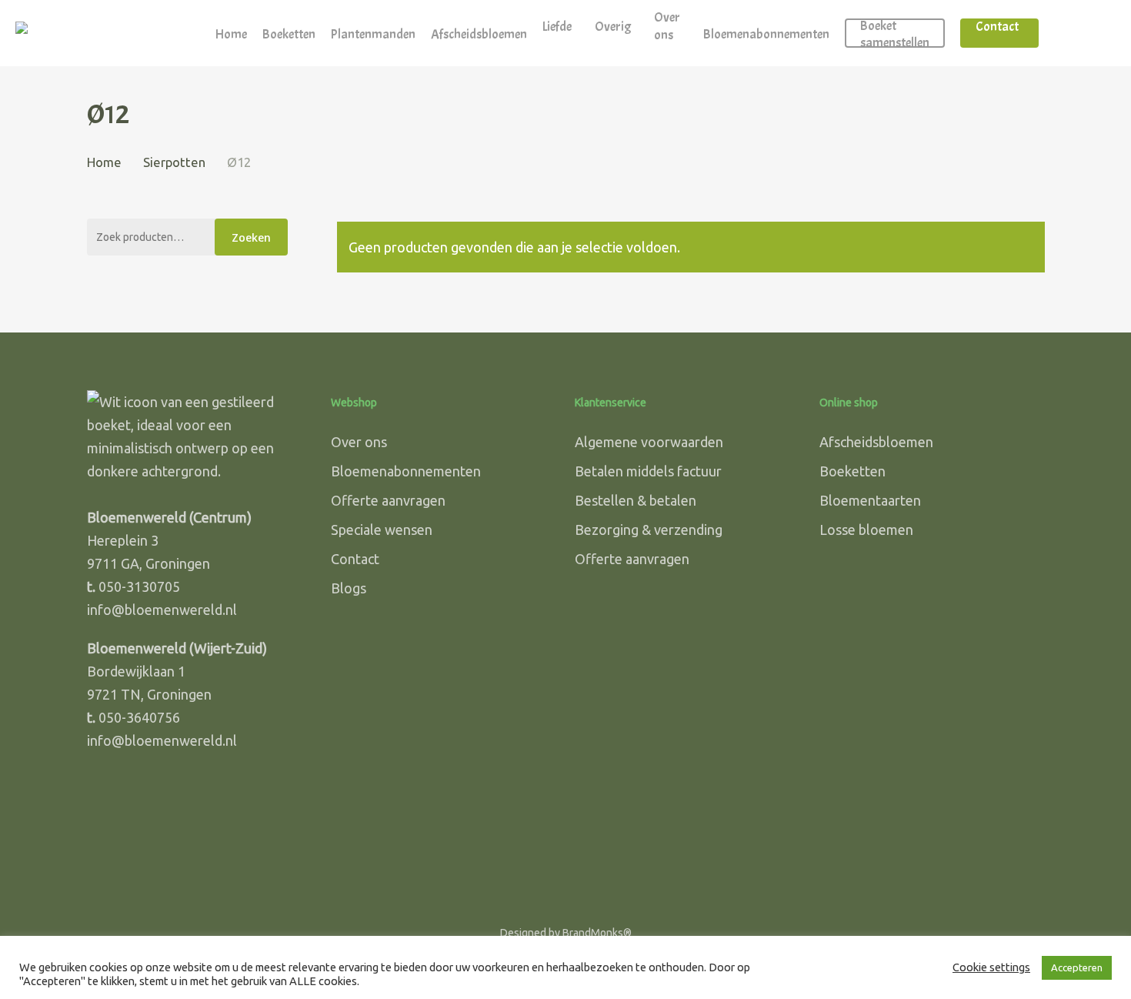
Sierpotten (174, 162)
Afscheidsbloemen (876, 441)
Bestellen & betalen (635, 500)
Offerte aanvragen (388, 500)
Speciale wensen (381, 529)
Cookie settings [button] (991, 967)
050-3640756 (139, 717)
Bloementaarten (870, 500)
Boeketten (852, 471)
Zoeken (251, 237)
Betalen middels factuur (648, 471)
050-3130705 (139, 586)
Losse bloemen (866, 529)
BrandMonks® (597, 933)
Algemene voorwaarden (649, 441)
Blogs (348, 588)
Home (104, 162)
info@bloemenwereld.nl (162, 609)
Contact (355, 558)
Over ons (359, 441)
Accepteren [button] (1077, 967)
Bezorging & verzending (648, 529)
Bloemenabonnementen (406, 471)
